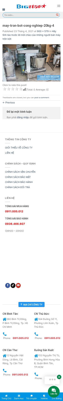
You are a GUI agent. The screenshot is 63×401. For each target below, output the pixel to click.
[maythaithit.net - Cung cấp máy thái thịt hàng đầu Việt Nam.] (31, 6)
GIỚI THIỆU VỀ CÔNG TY (18, 147)
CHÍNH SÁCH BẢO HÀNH (19, 182)
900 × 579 (43, 31)
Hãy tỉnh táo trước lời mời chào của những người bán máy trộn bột (31, 35)
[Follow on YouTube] (18, 285)
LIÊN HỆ (9, 152)
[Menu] (58, 6)
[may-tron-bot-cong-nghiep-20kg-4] (31, 62)
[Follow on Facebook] (7, 285)
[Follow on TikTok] (13, 285)
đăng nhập (23, 117)
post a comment (41, 97)
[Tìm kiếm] (57, 15)
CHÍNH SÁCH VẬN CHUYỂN (20, 171)
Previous (9, 102)
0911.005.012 (21, 338)
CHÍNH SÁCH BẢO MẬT (18, 177)
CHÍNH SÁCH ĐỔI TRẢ (17, 187)
